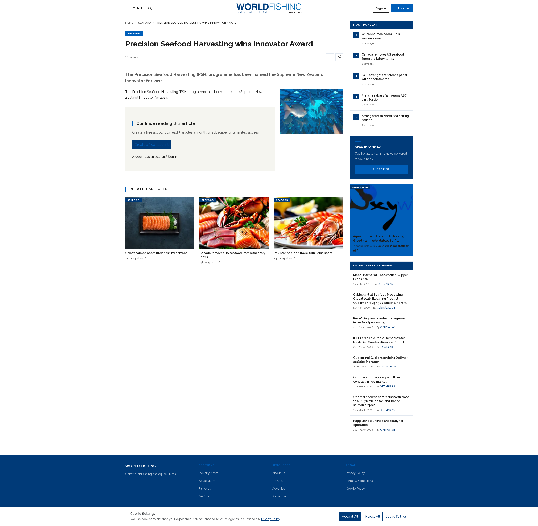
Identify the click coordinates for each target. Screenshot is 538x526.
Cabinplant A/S (386, 307)
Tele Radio (386, 347)
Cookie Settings (396, 516)
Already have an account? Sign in (154, 156)
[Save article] (330, 57)
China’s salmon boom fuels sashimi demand (156, 253)
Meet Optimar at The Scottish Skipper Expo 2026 (380, 277)
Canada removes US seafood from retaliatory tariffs (232, 255)
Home (129, 22)
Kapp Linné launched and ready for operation (378, 423)
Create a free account (152, 145)
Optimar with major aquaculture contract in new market (376, 379)
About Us (278, 473)
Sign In (381, 8)
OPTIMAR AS (385, 283)
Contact (277, 480)
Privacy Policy (355, 473)
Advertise (278, 488)
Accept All (350, 516)
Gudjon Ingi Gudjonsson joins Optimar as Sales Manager (380, 359)
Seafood (144, 22)
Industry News (208, 473)
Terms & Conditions (359, 480)
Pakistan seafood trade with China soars (303, 253)
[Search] (150, 8)
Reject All (372, 516)
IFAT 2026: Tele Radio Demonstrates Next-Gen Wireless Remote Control (379, 340)
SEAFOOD (134, 33)
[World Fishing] (269, 8)
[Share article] (339, 57)
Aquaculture (207, 480)
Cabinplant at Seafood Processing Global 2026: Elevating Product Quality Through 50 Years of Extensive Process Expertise (380, 299)
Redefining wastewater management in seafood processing (380, 320)
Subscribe (401, 8)
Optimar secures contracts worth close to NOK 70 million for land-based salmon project (381, 401)
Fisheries (205, 488)
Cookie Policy (355, 488)
